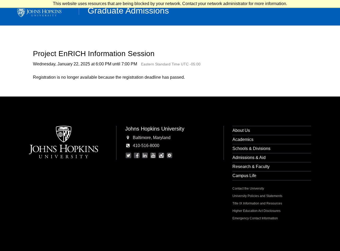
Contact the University (248, 188)
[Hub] (169, 155)
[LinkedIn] (145, 155)
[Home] (39, 13)
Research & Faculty (251, 166)
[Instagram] (161, 155)
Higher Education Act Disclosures (256, 211)
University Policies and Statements (257, 196)
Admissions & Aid (249, 157)
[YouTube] (153, 155)
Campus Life (244, 175)
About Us (241, 130)
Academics (242, 139)
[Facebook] (136, 155)
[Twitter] (128, 155)
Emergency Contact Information (255, 218)
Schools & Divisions (251, 148)
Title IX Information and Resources (257, 203)
